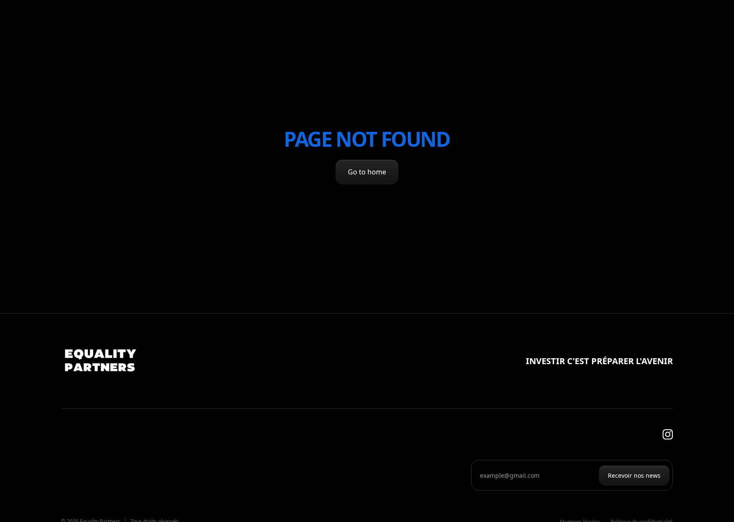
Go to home (367, 172)
